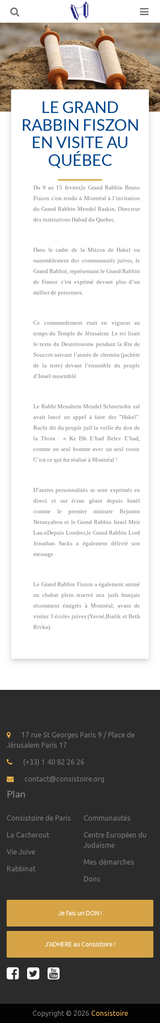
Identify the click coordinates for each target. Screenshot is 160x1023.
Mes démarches (109, 862)
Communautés (107, 818)
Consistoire (109, 1013)
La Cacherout (28, 835)
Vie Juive (21, 852)
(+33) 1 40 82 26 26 (53, 762)
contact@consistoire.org (64, 779)
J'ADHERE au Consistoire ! (80, 944)
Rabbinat (21, 869)
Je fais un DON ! (80, 913)
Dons (92, 879)
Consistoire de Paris (39, 818)
